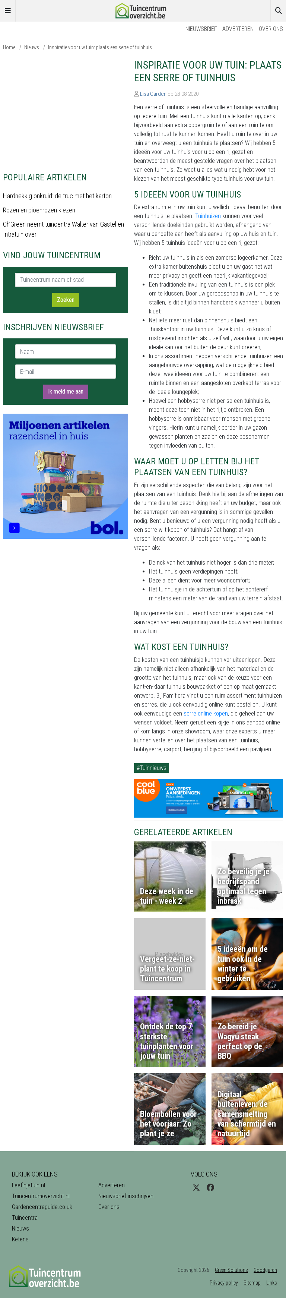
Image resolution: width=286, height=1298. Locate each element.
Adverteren (238, 28)
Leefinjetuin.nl (28, 1185)
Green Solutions (231, 1270)
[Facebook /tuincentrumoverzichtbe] (210, 1187)
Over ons (271, 28)
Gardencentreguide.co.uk (42, 1206)
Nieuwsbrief (201, 28)
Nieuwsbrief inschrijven (125, 1196)
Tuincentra (25, 1217)
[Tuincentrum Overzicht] (143, 10)
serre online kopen (206, 713)
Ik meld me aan (65, 391)
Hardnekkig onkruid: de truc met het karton (57, 196)
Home (9, 47)
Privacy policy (224, 1283)
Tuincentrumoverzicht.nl (41, 1196)
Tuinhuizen (208, 216)
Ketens (20, 1239)
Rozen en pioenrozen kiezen (39, 210)
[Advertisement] (65, 111)
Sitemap (252, 1283)
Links (271, 1283)
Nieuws (31, 47)
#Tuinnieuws (151, 767)
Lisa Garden (153, 94)
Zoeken (65, 299)
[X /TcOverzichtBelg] (196, 1187)
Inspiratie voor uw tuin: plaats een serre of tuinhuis (100, 47)
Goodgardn (265, 1270)
